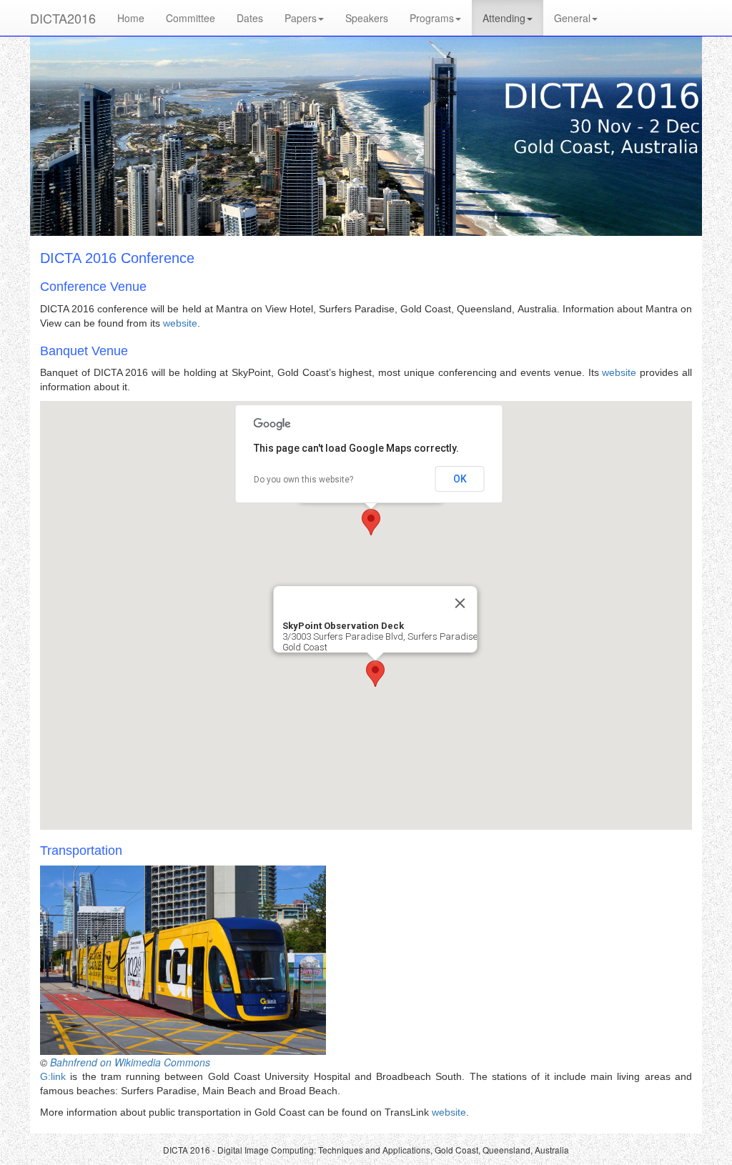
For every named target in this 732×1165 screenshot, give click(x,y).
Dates (250, 18)
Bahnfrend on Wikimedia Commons (130, 1062)
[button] (371, 522)
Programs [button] (432, 18)
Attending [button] (504, 18)
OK (460, 479)
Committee (190, 18)
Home (130, 18)
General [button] (572, 18)
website (180, 323)
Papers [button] (301, 18)
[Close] (460, 603)
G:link (53, 1076)
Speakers (366, 18)
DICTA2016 (63, 18)
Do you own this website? (303, 480)
